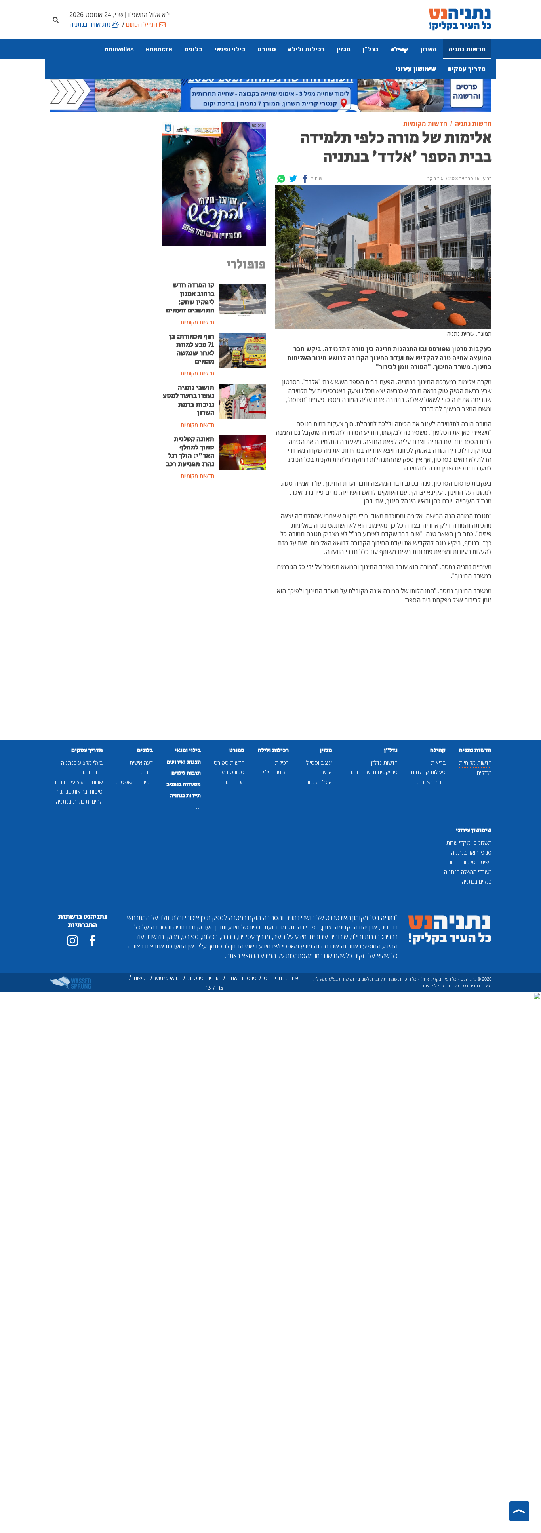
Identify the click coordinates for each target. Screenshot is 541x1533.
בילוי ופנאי (230, 49)
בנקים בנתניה (476, 881)
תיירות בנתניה (185, 796)
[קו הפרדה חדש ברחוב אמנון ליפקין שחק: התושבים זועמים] (242, 298)
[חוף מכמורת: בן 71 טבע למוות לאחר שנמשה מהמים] (242, 349)
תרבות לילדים (186, 773)
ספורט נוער (231, 772)
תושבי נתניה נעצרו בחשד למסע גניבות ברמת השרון (188, 400)
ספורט (266, 49)
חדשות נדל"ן (384, 762)
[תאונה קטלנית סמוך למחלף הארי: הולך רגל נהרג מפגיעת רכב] (242, 452)
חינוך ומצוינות (431, 782)
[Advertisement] (214, 615)
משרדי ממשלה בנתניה (467, 872)
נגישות (140, 978)
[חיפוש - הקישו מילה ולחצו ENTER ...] (55, 19)
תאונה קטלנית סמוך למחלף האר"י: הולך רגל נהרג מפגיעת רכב (190, 451)
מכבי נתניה (232, 782)
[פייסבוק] (92, 940)
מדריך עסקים (467, 69)
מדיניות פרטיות (204, 978)
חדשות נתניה (467, 49)
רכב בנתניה (90, 772)
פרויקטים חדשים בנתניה (371, 772)
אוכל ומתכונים (317, 782)
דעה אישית (141, 762)
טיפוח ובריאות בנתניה (79, 791)
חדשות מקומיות (475, 762)
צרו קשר (214, 987)
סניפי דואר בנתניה (471, 852)
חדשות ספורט (229, 762)
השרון (428, 49)
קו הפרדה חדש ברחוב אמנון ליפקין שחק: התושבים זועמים (190, 297)
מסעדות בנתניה (183, 784)
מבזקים (484, 773)
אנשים (325, 772)
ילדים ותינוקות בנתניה (79, 801)
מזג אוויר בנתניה (89, 24)
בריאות (438, 762)
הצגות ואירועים (184, 762)
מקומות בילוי (276, 772)
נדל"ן (370, 49)
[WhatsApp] (281, 179)
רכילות (282, 762)
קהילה (399, 49)
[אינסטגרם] (72, 940)
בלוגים (193, 49)
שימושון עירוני (416, 69)
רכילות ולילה (306, 49)
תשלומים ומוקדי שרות (468, 842)
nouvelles (119, 49)
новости (159, 49)
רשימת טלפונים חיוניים (467, 862)
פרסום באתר (242, 978)
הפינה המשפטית (134, 782)
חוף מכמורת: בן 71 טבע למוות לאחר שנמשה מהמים (191, 349)
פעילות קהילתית (428, 772)
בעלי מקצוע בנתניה (82, 762)
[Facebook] (305, 179)
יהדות (147, 772)
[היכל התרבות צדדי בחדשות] (214, 183)
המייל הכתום (141, 24)
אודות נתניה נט (281, 978)
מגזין (344, 49)
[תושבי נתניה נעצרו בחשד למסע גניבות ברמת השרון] (242, 400)
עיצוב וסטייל (319, 762)
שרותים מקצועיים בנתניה (76, 782)
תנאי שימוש (168, 978)
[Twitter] (293, 179)
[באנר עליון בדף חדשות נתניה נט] (270, 90)
